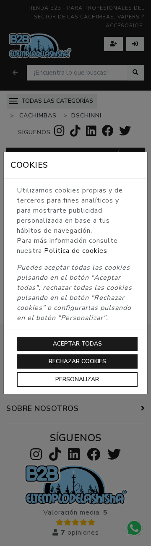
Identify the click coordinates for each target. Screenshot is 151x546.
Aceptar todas (77, 344)
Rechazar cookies (77, 361)
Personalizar (77, 379)
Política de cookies (75, 250)
